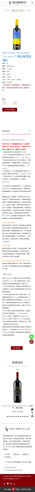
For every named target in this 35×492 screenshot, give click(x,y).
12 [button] (27, 416)
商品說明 (5, 131)
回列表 (18, 348)
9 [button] (22, 416)
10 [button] (24, 416)
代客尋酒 (7, 457)
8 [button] (20, 416)
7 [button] (18, 416)
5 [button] (14, 416)
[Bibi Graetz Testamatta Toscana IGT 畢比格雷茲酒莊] (17, 34)
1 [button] (7, 416)
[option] (16, 35)
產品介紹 (17, 454)
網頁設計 (11, 479)
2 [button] (9, 416)
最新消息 (26, 454)
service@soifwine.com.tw (14, 470)
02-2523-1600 (10, 467)
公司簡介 (7, 454)
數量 (3, 99)
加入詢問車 (11, 109)
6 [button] (16, 416)
